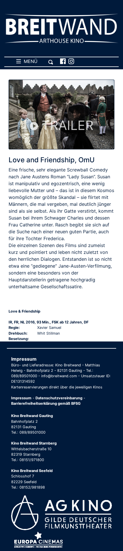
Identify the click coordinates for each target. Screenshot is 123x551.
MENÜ (29, 61)
